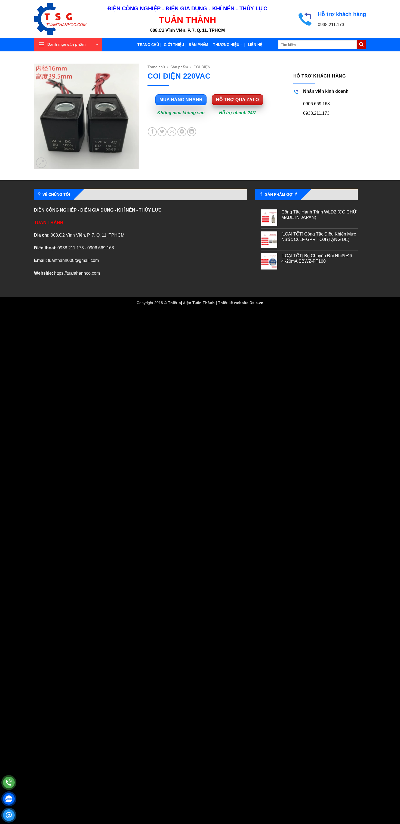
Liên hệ (255, 45)
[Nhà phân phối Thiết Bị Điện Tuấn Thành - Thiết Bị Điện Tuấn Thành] (66, 19)
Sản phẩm (198, 45)
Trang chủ (148, 45)
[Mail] (9, 815)
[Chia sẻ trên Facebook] (152, 131)
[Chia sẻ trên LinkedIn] (191, 131)
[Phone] (9, 782)
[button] (68, 44)
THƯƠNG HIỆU (226, 45)
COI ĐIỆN (201, 67)
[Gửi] (361, 44)
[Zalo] (9, 799)
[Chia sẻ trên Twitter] (162, 131)
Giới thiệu (174, 45)
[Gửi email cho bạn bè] (171, 131)
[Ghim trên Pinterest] (181, 131)
